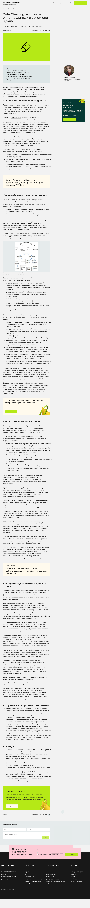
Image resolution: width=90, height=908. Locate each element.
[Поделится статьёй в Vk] (43, 30)
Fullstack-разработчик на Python (33, 881)
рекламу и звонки (53, 854)
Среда (59, 3)
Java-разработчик (50, 878)
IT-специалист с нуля (30, 876)
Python (8, 459)
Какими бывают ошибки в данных (18, 72)
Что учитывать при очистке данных (18, 78)
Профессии (29, 3)
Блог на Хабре (5, 879)
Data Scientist (28, 878)
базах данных (20, 202)
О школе (3, 874)
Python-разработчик (51, 874)
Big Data (15, 92)
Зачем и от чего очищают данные (18, 70)
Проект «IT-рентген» (6, 878)
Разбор (5, 814)
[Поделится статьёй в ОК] (46, 30)
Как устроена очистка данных (16, 74)
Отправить (45, 837)
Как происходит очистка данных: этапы (19, 76)
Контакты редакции (76, 883)
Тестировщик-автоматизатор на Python (35, 879)
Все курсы (27, 874)
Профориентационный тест (8, 876)
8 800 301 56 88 (29, 865)
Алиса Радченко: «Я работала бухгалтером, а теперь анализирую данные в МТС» (24, 182)
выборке (32, 130)
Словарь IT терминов (76, 881)
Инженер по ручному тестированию (55, 881)
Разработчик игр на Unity (52, 879)
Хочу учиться (80, 3)
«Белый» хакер (50, 876)
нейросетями (17, 94)
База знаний (49, 3)
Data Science (16, 118)
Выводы (9, 80)
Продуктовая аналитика (52, 883)
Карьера (39, 3)
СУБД (33, 641)
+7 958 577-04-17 (53, 865)
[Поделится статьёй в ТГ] (40, 30)
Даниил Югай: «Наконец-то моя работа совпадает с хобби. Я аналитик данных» (26, 571)
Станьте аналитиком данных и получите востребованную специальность (26, 398)
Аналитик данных (67, 99)
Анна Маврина (69, 77)
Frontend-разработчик (30, 883)
